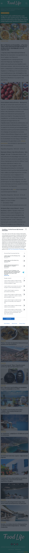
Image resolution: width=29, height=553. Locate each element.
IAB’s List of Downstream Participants (16, 249)
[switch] (24, 256)
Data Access (14, 323)
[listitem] (14, 253)
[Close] (26, 229)
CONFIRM (8, 318)
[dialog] (14, 276)
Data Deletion (7, 323)
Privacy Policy (22, 323)
